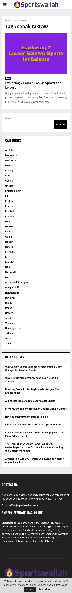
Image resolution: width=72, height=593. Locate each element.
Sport (8, 78)
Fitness (9, 206)
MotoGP (9, 262)
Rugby (8, 302)
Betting (9, 165)
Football (10, 211)
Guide (8, 236)
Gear (8, 221)
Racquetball (12, 287)
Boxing (9, 170)
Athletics (10, 150)
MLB (7, 257)
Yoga (8, 343)
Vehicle (9, 333)
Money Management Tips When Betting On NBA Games (36, 408)
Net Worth (10, 272)
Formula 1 (10, 216)
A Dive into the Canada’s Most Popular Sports (30, 400)
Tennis (9, 323)
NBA (7, 267)
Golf (7, 231)
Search (9, 118)
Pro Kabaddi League (16, 282)
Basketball (11, 160)
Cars (7, 175)
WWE (8, 338)
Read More (44, 589)
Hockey (9, 241)
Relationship (12, 292)
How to (9, 246)
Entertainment (13, 191)
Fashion (9, 201)
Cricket (9, 185)
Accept (30, 589)
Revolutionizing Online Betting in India (26, 416)
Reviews (10, 297)
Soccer (9, 313)
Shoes (8, 308)
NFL (7, 277)
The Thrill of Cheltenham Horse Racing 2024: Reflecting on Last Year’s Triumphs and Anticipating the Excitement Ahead (34, 447)
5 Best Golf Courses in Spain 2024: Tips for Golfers (33, 424)
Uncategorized (13, 328)
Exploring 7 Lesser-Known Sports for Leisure (33, 85)
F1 (6, 196)
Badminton (11, 155)
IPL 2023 (10, 252)
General (9, 226)
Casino (9, 180)
